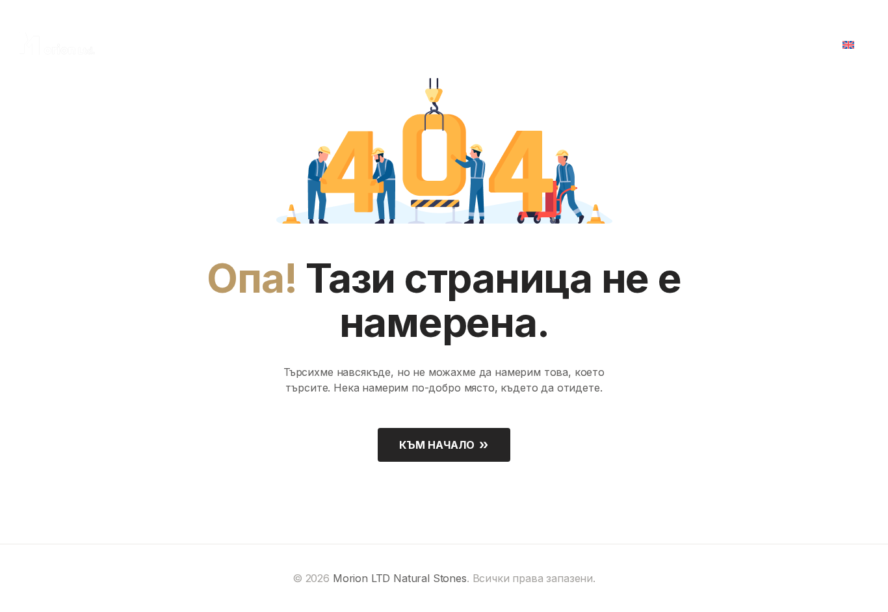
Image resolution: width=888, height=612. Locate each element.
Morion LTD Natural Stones (400, 578)
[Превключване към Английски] (852, 43)
